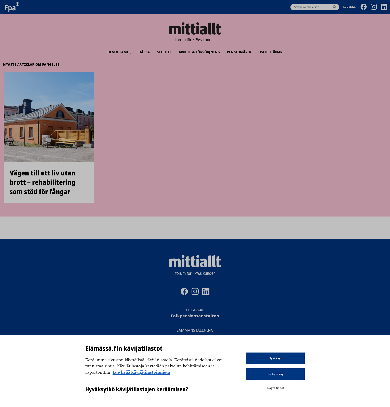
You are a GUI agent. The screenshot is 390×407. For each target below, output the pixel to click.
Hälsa (144, 52)
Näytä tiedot (275, 388)
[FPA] (12, 7)
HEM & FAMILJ (119, 52)
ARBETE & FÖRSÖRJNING (199, 52)
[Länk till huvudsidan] (195, 28)
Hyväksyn (275, 358)
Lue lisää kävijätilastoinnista (141, 372)
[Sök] (334, 7)
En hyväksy (275, 374)
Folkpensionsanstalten (195, 316)
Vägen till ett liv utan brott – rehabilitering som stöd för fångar (43, 182)
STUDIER (164, 52)
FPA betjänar (270, 52)
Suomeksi (349, 7)
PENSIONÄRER (239, 52)
